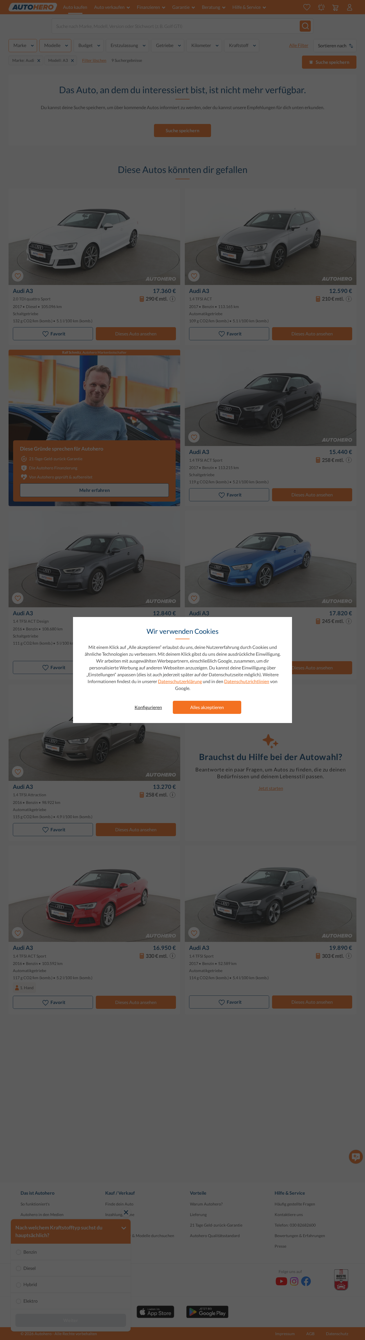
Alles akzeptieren (207, 707)
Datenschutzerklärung (180, 681)
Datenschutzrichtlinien (246, 681)
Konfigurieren (148, 707)
